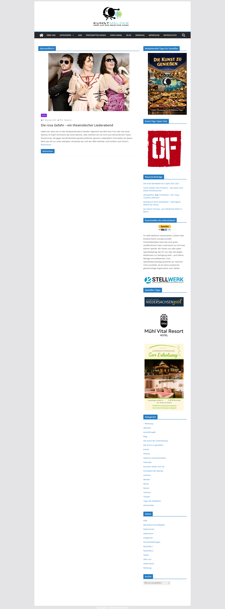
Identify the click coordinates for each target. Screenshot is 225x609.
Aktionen (147, 428)
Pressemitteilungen (96, 35)
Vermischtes (148, 505)
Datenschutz (170, 35)
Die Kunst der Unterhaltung (155, 441)
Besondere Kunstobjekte (154, 525)
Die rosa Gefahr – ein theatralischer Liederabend (77, 125)
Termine (147, 492)
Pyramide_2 (148, 550)
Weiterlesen (46, 144)
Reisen (146, 488)
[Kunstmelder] (41, 35)
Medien (146, 479)
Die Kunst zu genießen (153, 445)
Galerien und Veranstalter (154, 458)
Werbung (140, 35)
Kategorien (65, 35)
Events (146, 449)
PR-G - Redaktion (65, 120)
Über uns (51, 35)
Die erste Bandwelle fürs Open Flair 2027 (161, 183)
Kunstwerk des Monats (153, 471)
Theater (146, 496)
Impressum (154, 35)
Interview (147, 462)
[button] (72, 35)
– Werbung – (148, 423)
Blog (128, 35)
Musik (44, 115)
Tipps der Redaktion (152, 501)
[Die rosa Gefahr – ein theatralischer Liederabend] (88, 82)
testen (146, 555)
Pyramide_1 (148, 546)
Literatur (147, 475)
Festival (146, 453)
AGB (80, 35)
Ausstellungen (149, 432)
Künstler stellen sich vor (153, 466)
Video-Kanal (116, 35)
